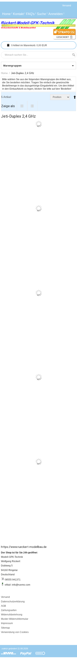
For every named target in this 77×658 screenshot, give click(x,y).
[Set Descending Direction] (74, 95)
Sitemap (5, 651)
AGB (3, 630)
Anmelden (55, 14)
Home (6, 14)
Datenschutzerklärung (13, 625)
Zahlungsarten (9, 634)
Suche (41, 14)
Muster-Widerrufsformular (14, 643)
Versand (5, 621)
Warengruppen (12, 65)
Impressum (7, 647)
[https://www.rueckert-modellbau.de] (38, 24)
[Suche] (72, 55)
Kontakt (18, 14)
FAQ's (30, 14)
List (32, 106)
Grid (22, 106)
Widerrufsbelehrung (11, 638)
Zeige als (8, 106)
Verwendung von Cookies (15, 656)
